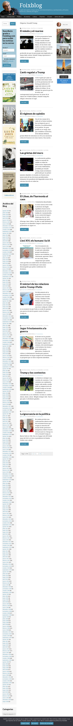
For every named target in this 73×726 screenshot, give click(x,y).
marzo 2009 (6, 603)
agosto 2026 (6, 210)
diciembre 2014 (7, 474)
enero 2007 (6, 652)
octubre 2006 (6, 658)
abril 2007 (5, 647)
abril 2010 (5, 579)
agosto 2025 (6, 233)
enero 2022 (6, 314)
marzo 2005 (6, 694)
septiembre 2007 (7, 637)
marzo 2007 (6, 649)
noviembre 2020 (7, 340)
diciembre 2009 (7, 586)
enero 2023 (6, 291)
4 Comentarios (39, 416)
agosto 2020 (6, 346)
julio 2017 (5, 415)
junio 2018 (5, 395)
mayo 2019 (5, 374)
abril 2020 (5, 353)
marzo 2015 (6, 468)
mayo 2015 (5, 464)
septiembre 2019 (7, 366)
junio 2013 (5, 508)
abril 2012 (5, 534)
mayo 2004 (5, 701)
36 (40, 453)
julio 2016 (5, 438)
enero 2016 (6, 449)
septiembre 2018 (7, 389)
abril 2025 (5, 240)
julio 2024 (5, 257)
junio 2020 (5, 350)
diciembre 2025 (7, 225)
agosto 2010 (6, 571)
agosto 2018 (6, 391)
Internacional (10, 16)
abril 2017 (5, 421)
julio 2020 (5, 348)
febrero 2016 (6, 447)
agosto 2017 (6, 413)
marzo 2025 (6, 242)
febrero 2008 (6, 628)
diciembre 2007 (7, 632)
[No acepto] (71, 721)
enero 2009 (6, 607)
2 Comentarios (39, 155)
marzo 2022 (6, 310)
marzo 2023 (6, 288)
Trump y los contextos (32, 372)
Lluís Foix (24, 33)
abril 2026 (5, 218)
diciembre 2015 (7, 451)
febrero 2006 (6, 673)
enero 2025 (6, 246)
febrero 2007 (6, 650)
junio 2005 (5, 688)
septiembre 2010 (7, 570)
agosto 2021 (6, 323)
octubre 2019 (6, 365)
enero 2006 (6, 675)
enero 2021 (6, 336)
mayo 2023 (5, 284)
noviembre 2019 (7, 363)
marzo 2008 (6, 626)
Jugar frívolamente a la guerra (33, 330)
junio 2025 (5, 237)
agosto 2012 (6, 526)
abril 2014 (5, 489)
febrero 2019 (6, 380)
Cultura (35, 16)
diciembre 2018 (7, 383)
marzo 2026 (6, 220)
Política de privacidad (46, 723)
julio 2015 (5, 461)
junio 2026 (5, 214)
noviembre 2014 (7, 476)
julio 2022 (5, 303)
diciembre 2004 (7, 699)
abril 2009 (5, 601)
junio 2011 (5, 553)
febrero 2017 (6, 425)
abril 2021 (5, 331)
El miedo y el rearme (31, 30)
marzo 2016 (6, 445)
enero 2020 (6, 359)
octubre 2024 (6, 252)
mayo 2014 (5, 487)
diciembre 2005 (7, 677)
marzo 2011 (6, 558)
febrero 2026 (6, 222)
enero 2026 (6, 224)
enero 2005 (6, 697)
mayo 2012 (5, 532)
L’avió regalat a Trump (32, 72)
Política (19, 16)
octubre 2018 (6, 387)
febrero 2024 (6, 267)
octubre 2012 (6, 523)
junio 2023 (5, 282)
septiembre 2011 (7, 547)
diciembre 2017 (7, 406)
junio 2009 (5, 598)
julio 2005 (5, 686)
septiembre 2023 (7, 276)
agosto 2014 (6, 481)
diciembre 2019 (7, 361)
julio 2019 (5, 370)
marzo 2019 (6, 378)
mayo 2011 (5, 554)
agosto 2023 (6, 278)
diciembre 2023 (7, 271)
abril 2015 (5, 466)
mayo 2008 (5, 622)
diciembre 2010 (7, 564)
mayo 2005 (5, 690)
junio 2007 (5, 643)
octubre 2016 (6, 432)
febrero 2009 (6, 605)
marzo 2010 (6, 581)
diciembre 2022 (7, 293)
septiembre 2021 (7, 321)
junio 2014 (5, 485)
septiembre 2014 (7, 479)
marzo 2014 (6, 491)
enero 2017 (6, 427)
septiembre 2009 (7, 592)
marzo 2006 (6, 671)
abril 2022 (5, 308)
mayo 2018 (5, 397)
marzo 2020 (6, 355)
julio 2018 (5, 393)
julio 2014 (5, 483)
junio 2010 (5, 575)
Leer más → (24, 61)
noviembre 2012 (7, 521)
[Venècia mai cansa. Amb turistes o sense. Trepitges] (64, 66)
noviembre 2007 (7, 634)
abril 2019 (5, 376)
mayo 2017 (5, 419)
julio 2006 (5, 664)
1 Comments (39, 289)
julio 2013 (5, 506)
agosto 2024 (6, 256)
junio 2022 (5, 304)
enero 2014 (6, 494)
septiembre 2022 (7, 299)
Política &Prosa (9, 195)
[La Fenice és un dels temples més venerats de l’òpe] (64, 51)
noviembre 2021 (7, 318)
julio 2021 (5, 325)
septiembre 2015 (7, 457)
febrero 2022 (6, 312)
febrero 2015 (6, 470)
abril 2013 (5, 511)
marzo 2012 (6, 536)
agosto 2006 (6, 662)
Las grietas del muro (31, 152)
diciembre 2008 (7, 609)
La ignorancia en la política (35, 413)
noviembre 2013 (7, 498)
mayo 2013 (5, 509)
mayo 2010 (5, 577)
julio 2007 (5, 641)
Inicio (2, 16)
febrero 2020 (6, 357)
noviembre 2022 (7, 295)
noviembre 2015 (7, 453)
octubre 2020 (6, 342)
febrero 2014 (6, 492)
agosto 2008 (6, 617)
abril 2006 (5, 669)
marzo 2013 (6, 513)
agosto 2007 (6, 639)
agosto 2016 (6, 436)
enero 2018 (6, 404)
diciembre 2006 (7, 654)
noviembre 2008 (7, 611)
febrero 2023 (6, 289)
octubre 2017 (6, 410)
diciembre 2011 (7, 541)
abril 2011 (5, 556)
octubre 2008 (6, 613)
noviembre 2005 (7, 679)
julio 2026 (5, 212)
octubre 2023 (6, 274)
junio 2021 (5, 327)
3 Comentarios (39, 33)
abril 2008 (5, 624)
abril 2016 (5, 444)
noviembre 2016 (7, 430)
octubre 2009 (6, 590)
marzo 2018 (6, 400)
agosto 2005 (6, 684)
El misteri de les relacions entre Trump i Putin (34, 285)
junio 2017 (5, 417)
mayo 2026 (5, 216)
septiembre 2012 (7, 524)
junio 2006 (5, 665)
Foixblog (31, 5)
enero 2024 (6, 269)
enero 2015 (6, 472)
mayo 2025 (5, 239)
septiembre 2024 (7, 254)
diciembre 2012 (7, 519)
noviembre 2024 (7, 250)
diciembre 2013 (7, 496)
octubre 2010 (6, 568)
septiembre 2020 (7, 344)
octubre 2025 (6, 229)
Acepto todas (25, 723)
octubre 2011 (6, 545)
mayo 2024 (5, 261)
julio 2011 (5, 551)
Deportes (42, 16)
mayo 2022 (5, 306)
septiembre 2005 (7, 682)
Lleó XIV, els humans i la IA (35, 240)
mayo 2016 (5, 442)
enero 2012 (6, 539)
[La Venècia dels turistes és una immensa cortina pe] (64, 36)
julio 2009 (5, 596)
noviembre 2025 (7, 227)
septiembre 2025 (7, 231)
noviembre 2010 (7, 566)
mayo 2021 (5, 329)
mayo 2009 (5, 600)
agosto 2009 (6, 594)
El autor (50, 16)
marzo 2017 (6, 423)
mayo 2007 (5, 645)
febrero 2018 (6, 402)
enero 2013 (6, 517)
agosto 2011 (6, 549)
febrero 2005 (6, 696)
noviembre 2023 (7, 272)
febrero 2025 (6, 244)
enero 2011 (6, 562)
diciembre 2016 (7, 428)
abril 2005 (5, 692)
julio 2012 (5, 528)
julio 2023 (5, 280)
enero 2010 (6, 585)
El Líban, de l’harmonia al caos (34, 198)
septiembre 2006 (7, 660)
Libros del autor (59, 16)
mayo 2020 (5, 351)
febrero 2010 (6, 583)
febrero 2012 (6, 538)
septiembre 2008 (7, 615)
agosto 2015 (6, 459)
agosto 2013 (6, 504)
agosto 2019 (6, 368)
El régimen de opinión (32, 113)
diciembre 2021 (7, 316)
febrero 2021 (6, 335)
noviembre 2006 (7, 656)
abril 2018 (5, 398)
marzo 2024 (6, 265)
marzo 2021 (6, 333)
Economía (27, 16)
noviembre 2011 (7, 543)
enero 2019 (6, 382)
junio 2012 (5, 530)
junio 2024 (5, 259)
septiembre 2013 (7, 502)
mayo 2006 (5, 667)
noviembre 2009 (7, 588)
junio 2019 (5, 372)
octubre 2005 (6, 680)
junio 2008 (5, 620)
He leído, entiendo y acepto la (9, 61)
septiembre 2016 (7, 434)
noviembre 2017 (7, 408)
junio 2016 (5, 440)
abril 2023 (5, 286)
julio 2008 (5, 618)
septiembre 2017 (7, 412)
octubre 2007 (6, 635)
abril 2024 (5, 263)
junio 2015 (5, 462)
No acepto (35, 723)
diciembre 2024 (7, 248)
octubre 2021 (6, 319)
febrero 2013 (6, 515)
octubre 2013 (6, 500)
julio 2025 (5, 235)
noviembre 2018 (7, 385)
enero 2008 (6, 630)
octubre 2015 (6, 455)
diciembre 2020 (7, 338)
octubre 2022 (6, 297)
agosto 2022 (6, 301)
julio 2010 (5, 573)
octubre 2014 (6, 477)
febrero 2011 (6, 560)
